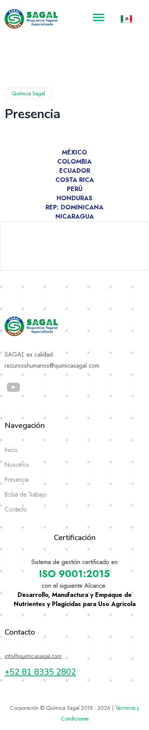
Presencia (17, 479)
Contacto (16, 509)
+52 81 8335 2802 (40, 672)
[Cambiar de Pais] (126, 19)
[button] (98, 16)
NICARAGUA (74, 216)
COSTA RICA (74, 179)
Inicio (11, 449)
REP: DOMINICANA (74, 207)
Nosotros (17, 464)
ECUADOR (74, 170)
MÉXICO (74, 152)
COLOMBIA (74, 161)
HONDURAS (74, 198)
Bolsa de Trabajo (26, 494)
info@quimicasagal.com (33, 656)
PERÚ (75, 189)
